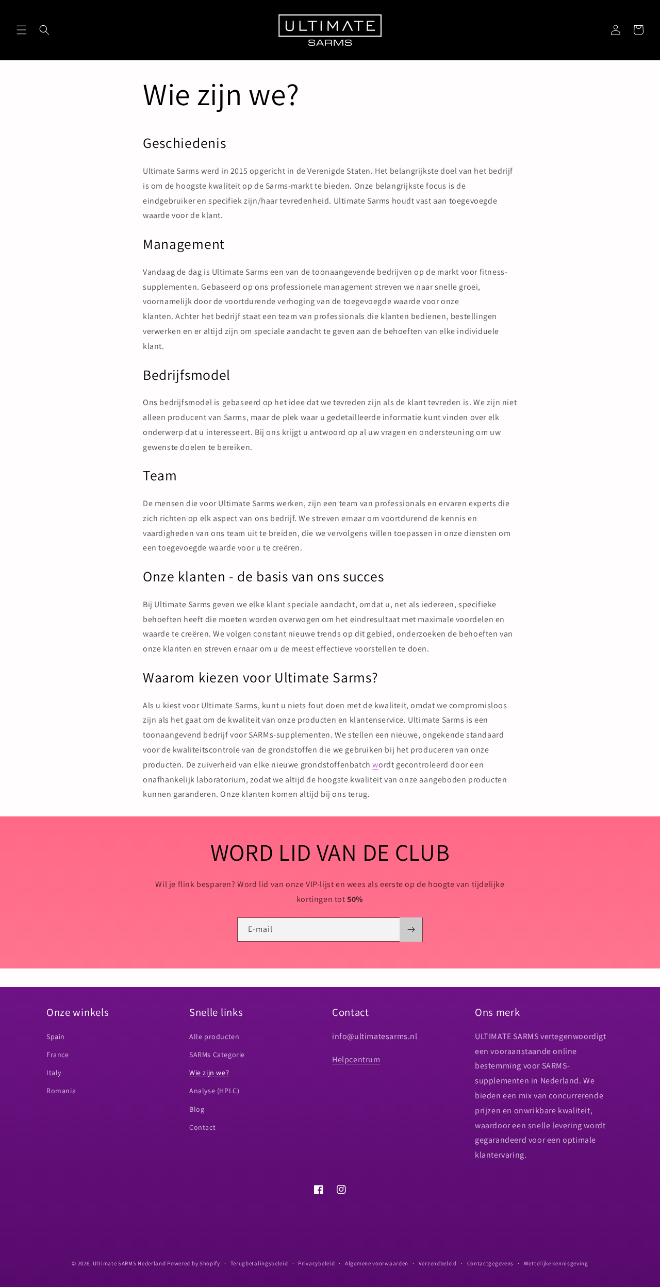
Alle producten (214, 1036)
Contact (202, 1127)
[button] (21, 30)
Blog (196, 1109)
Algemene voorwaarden (376, 1263)
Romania (61, 1090)
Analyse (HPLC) (214, 1090)
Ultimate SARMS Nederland (129, 1263)
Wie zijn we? (209, 1072)
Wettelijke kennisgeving (556, 1263)
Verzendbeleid (438, 1263)
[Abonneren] (411, 929)
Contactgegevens (490, 1263)
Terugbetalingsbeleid (259, 1263)
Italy (53, 1072)
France (57, 1054)
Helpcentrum (356, 1059)
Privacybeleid (316, 1263)
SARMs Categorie (217, 1054)
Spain (55, 1036)
